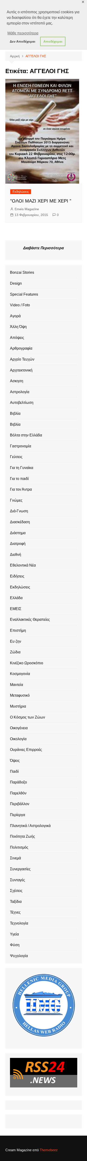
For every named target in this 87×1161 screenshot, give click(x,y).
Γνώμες (16, 500)
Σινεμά (15, 858)
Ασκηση (16, 381)
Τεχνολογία (19, 923)
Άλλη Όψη (18, 327)
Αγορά (15, 316)
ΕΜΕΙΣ (15, 609)
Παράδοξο (18, 782)
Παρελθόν (18, 793)
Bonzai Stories (22, 272)
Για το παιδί (19, 479)
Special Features (24, 294)
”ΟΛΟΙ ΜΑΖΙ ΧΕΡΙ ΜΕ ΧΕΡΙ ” (40, 200)
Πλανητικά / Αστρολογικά (30, 826)
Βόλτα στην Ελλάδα (26, 435)
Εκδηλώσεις (21, 191)
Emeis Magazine (27, 209)
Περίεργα (17, 815)
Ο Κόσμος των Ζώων (27, 717)
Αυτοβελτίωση (21, 403)
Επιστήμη (18, 630)
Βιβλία (15, 413)
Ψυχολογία (19, 956)
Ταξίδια (16, 902)
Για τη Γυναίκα (21, 468)
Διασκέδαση (20, 522)
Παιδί (14, 771)
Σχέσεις (16, 891)
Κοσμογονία (20, 674)
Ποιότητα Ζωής (22, 836)
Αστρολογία (19, 392)
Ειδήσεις (17, 576)
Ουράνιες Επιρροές (26, 750)
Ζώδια (15, 652)
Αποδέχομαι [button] (52, 41)
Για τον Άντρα (21, 489)
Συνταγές (17, 880)
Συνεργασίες (20, 869)
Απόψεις (17, 338)
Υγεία (14, 934)
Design (16, 283)
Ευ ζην (15, 641)
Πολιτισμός (19, 847)
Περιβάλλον (19, 804)
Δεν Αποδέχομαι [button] (22, 41)
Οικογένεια (19, 728)
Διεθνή (15, 555)
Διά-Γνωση (19, 511)
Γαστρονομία (20, 446)
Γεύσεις (16, 457)
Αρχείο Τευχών (22, 359)
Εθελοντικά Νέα (23, 565)
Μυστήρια (18, 706)
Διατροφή (18, 544)
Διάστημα (18, 533)
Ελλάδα (16, 598)
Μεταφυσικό (20, 695)
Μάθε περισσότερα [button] (22, 33)
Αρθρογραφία (21, 348)
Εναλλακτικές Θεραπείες (30, 619)
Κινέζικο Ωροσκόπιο (26, 663)
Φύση (14, 945)
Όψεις (15, 761)
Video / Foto (20, 305)
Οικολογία (18, 739)
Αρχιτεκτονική (21, 370)
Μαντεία (16, 685)
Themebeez (49, 1150)
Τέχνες (15, 912)
